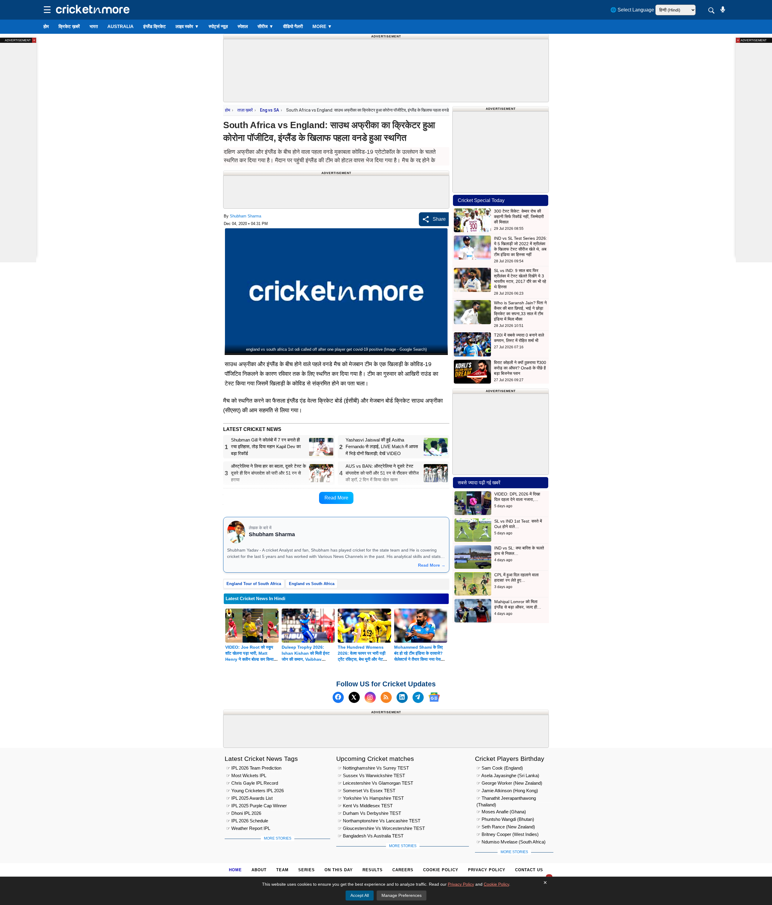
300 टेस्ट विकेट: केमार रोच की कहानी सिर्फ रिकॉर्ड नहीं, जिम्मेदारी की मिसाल (519, 216)
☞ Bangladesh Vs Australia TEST (370, 835)
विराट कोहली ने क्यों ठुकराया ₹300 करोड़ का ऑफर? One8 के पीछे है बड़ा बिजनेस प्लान (520, 368)
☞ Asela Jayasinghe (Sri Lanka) (507, 775)
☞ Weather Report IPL (248, 828)
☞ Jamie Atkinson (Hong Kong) (507, 790)
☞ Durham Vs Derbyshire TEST (369, 813)
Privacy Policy (486, 870)
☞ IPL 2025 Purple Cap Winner (256, 805)
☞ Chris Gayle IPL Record (252, 783)
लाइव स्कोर (187, 26)
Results (372, 870)
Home (235, 870)
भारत (94, 26)
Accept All (359, 895)
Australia (120, 26)
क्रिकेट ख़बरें (69, 26)
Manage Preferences (401, 895)
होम (46, 26)
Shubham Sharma (245, 216)
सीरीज (266, 26)
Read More (336, 497)
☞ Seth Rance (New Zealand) (505, 826)
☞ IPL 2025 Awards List (249, 798)
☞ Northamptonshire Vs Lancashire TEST (379, 820)
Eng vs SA (269, 110)
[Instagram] (370, 697)
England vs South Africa (311, 583)
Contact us (529, 870)
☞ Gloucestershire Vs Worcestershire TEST (381, 828)
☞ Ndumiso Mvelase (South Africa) (511, 841)
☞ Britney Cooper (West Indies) (507, 834)
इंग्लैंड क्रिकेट (154, 26)
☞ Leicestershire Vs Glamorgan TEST (375, 783)
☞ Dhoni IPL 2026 (243, 813)
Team (282, 870)
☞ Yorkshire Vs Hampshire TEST (371, 798)
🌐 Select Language (632, 9)
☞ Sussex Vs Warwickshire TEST (371, 775)
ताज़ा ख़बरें (245, 110)
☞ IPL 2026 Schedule (247, 820)
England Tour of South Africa (253, 583)
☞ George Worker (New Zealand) (509, 783)
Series (306, 870)
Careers (402, 870)
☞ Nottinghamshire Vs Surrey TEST (373, 768)
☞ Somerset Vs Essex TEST (366, 790)
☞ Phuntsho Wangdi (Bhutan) (505, 819)
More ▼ (322, 26)
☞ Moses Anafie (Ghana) (501, 811)
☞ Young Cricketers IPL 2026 (255, 790)
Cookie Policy (440, 870)
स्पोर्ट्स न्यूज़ (218, 26)
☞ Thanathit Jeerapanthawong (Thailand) (506, 799)
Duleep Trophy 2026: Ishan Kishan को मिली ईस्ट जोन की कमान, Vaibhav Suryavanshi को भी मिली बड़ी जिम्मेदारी (307, 659)
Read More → (431, 565)
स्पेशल (243, 26)
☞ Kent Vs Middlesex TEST (365, 805)
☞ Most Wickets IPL (246, 775)
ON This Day (338, 870)
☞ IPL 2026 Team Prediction (253, 768)
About (259, 870)
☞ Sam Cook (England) (499, 768)
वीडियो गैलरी (293, 26)
